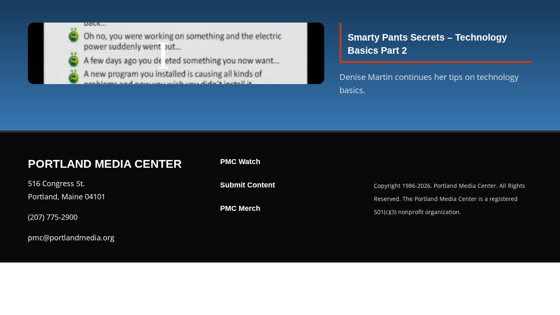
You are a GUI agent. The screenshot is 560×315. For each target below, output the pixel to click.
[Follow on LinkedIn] (429, 162)
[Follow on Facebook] (380, 162)
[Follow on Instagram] (396, 162)
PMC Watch (240, 162)
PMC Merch (240, 208)
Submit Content (247, 185)
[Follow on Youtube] (413, 162)
